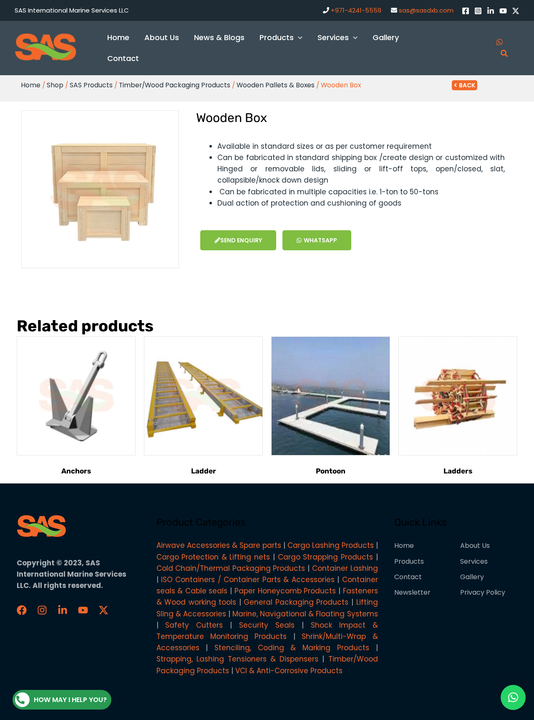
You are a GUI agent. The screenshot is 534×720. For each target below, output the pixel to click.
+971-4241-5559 (356, 10)
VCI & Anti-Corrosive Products (289, 671)
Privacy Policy (482, 592)
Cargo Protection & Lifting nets (213, 557)
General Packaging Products (296, 602)
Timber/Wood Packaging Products (174, 85)
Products (409, 561)
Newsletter (412, 592)
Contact (408, 577)
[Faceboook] (22, 610)
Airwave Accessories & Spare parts (218, 545)
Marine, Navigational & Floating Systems (305, 614)
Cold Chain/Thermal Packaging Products (230, 568)
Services (474, 561)
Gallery (472, 577)
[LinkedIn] (490, 11)
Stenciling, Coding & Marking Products (291, 648)
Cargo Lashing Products (330, 545)
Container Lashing (345, 568)
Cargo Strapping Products (325, 557)
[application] (298, 37)
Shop (55, 85)
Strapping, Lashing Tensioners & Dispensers (237, 659)
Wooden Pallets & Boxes (276, 85)
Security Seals (267, 625)
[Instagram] (478, 11)
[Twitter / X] (515, 11)
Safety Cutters (194, 625)
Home (30, 85)
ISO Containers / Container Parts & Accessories (248, 580)
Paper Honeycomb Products (285, 591)
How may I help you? (70, 700)
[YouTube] (503, 11)
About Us (475, 545)
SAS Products (91, 85)
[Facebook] (465, 11)
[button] (513, 697)
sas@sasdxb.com (426, 10)
